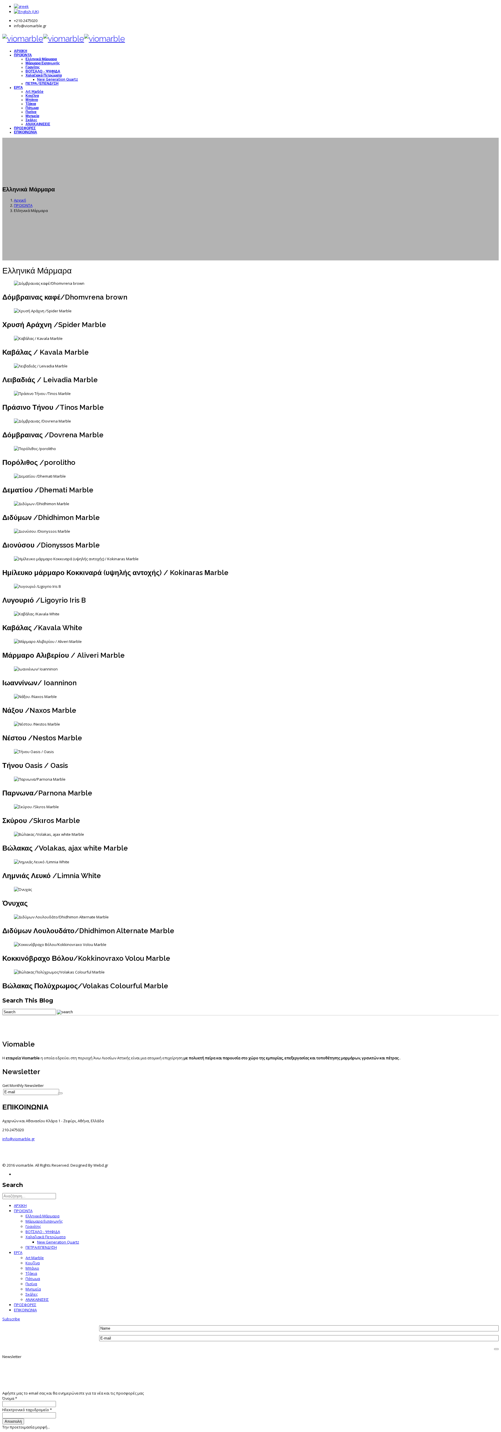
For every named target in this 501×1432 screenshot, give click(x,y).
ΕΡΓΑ (18, 88)
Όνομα (9, 1398)
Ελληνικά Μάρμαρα (41, 59)
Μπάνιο (32, 100)
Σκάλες (31, 120)
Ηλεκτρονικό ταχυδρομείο (27, 1409)
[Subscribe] (60, 1093)
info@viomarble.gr (18, 1138)
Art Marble (34, 92)
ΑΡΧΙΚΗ (20, 51)
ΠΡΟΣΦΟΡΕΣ (25, 128)
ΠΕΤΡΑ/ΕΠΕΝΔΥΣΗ (42, 83)
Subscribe (11, 1319)
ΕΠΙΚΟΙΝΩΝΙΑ (25, 132)
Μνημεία (32, 116)
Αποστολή (13, 1421)
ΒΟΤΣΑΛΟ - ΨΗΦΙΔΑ (43, 71)
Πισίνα (31, 112)
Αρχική (20, 200)
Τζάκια (31, 104)
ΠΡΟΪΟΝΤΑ (23, 55)
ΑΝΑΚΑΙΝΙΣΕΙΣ (38, 124)
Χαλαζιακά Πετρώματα (44, 75)
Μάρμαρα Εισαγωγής (43, 63)
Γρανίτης (33, 67)
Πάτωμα (32, 108)
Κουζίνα (32, 96)
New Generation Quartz (57, 79)
